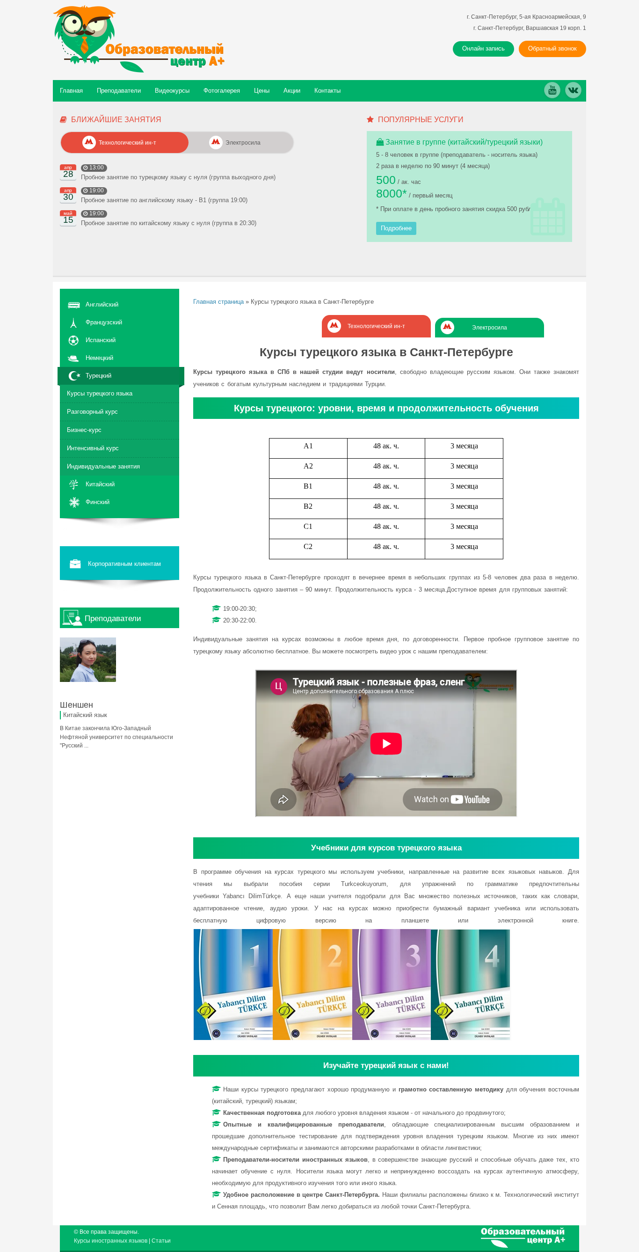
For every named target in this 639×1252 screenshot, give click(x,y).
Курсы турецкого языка (99, 393)
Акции (291, 90)
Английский (102, 304)
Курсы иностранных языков (110, 1240)
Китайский (100, 484)
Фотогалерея (221, 90)
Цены (261, 90)
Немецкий (99, 357)
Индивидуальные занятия (103, 466)
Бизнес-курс (84, 429)
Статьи (161, 1240)
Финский (97, 501)
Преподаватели (119, 90)
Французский (104, 322)
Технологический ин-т (376, 326)
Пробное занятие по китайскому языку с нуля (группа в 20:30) (168, 223)
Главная (71, 90)
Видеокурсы (172, 90)
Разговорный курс (92, 411)
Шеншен (76, 705)
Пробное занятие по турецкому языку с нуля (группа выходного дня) (178, 177)
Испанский (101, 340)
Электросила (489, 327)
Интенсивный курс (93, 448)
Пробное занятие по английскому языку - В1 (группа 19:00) (164, 200)
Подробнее (396, 228)
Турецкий (98, 375)
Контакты (327, 90)
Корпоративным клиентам (124, 563)
